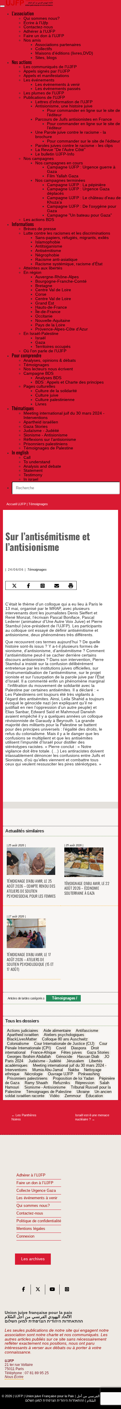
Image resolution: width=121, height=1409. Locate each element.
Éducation (94, 1096)
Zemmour (73, 1096)
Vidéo (54, 1096)
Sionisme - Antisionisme (44, 1087)
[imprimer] (70, 585)
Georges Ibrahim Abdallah (29, 1057)
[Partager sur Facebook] (28, 585)
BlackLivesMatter (22, 1039)
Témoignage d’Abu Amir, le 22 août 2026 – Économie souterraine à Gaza (86, 888)
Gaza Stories (98, 1052)
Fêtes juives (71, 1052)
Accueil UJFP (16, 504)
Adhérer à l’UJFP (31, 1175)
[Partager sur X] (14, 585)
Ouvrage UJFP (60, 1074)
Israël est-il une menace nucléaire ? (92, 1117)
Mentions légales (30, 1229)
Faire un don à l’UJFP (34, 1183)
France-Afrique (43, 1052)
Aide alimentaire (57, 1031)
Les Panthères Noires (23, 1117)
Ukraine (83, 1092)
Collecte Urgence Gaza (36, 1191)
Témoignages (38, 504)
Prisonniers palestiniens (27, 1079)
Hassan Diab (88, 1057)
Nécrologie (34, 1074)
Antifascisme (87, 1031)
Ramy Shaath (36, 1083)
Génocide (64, 1057)
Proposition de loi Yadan (73, 1079)
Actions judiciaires (22, 1031)
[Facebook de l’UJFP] (23, 1290)
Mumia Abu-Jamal (47, 1070)
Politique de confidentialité (38, 1221)
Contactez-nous (29, 1213)
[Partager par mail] (56, 585)
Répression (84, 1083)
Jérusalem (75, 1061)
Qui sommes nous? (33, 1206)
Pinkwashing (89, 1074)
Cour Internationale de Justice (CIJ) (64, 1044)
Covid (61, 1048)
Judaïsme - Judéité (44, 1061)
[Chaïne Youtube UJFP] (52, 1290)
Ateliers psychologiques (64, 1035)
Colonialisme (18, 1044)
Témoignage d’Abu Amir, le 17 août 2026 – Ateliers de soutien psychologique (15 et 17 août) (30, 962)
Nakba (73, 1070)
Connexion (25, 1236)
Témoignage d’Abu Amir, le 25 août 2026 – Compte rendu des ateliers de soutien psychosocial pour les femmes (31, 888)
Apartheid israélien (22, 1035)
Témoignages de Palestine (48, 1092)
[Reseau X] (38, 1290)
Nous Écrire (14, 1377)
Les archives (33, 1258)
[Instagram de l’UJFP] (67, 1290)
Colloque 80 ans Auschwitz (65, 1039)
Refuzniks (61, 1083)
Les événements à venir (36, 1198)
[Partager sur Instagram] (42, 585)
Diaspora (78, 1048)
